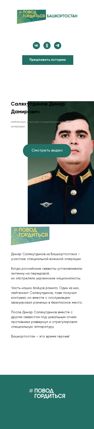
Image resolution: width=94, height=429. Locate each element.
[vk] (36, 45)
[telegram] (57, 45)
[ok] (47, 45)
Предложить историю (47, 59)
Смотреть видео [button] (47, 151)
